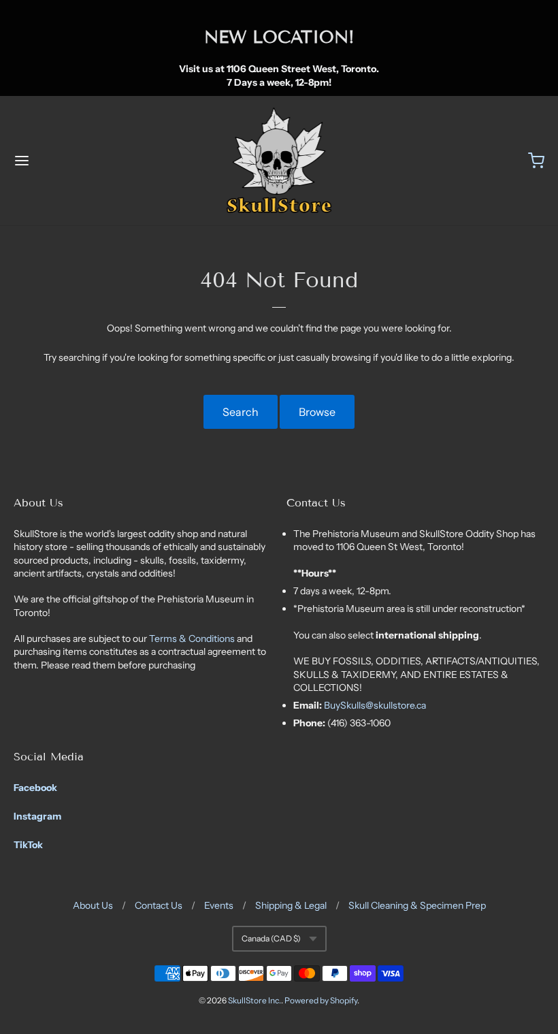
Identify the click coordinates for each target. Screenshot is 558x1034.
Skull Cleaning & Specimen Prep (417, 905)
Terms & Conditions (193, 638)
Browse (317, 412)
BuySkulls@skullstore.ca (375, 705)
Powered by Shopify (320, 1000)
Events (218, 905)
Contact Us (158, 905)
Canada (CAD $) (271, 938)
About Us (93, 905)
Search (241, 412)
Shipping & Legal (291, 905)
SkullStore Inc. (254, 1000)
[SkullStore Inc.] (279, 161)
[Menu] (67, 160)
